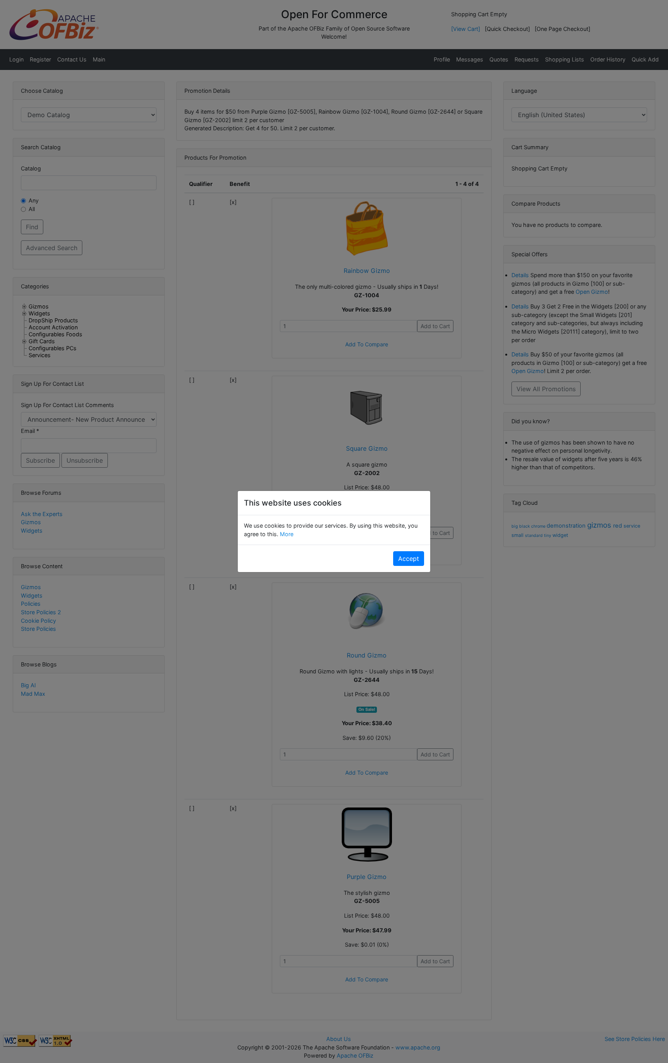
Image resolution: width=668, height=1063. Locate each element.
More (285, 534)
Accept (408, 558)
